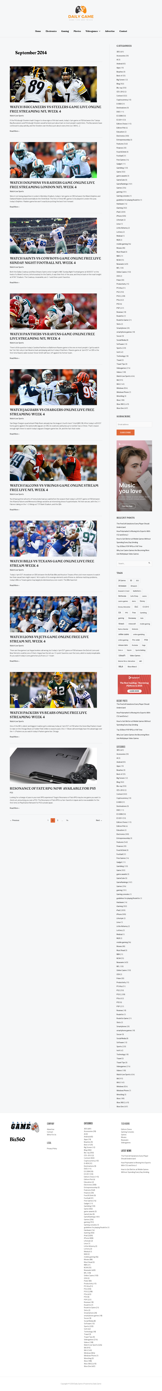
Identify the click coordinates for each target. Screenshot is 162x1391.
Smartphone (121, 328)
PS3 (11, 792)
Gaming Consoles (127, 1132)
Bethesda (122, 596)
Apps (118, 67)
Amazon (134, 586)
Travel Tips (121, 364)
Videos (119, 372)
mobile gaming (122, 244)
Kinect (121, 624)
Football (120, 155)
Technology (121, 356)
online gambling (138, 634)
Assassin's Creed (123, 591)
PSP (118, 308)
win (140, 661)
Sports (119, 348)
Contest (120, 95)
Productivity (121, 284)
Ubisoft (122, 655)
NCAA (119, 260)
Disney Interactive (124, 606)
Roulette (120, 316)
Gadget (119, 164)
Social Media (121, 340)
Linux (118, 224)
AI (117, 59)
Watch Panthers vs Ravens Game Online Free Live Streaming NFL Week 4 (52, 336)
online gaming (123, 640)
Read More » (14, 131)
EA (119, 612)
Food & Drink (121, 152)
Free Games (121, 160)
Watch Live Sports (17, 115)
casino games (123, 601)
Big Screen (121, 79)
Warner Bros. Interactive (126, 661)
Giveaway (132, 618)
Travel (119, 360)
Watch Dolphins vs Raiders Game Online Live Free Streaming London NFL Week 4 (52, 185)
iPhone (119, 216)
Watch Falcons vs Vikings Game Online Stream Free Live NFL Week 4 (54, 488)
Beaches (120, 71)
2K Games (122, 580)
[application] (99, 31)
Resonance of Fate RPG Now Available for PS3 (53, 788)
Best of (119, 75)
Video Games (135, 655)
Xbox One (120, 408)
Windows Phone (123, 392)
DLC (136, 607)
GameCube (121, 180)
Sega (143, 645)
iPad (118, 212)
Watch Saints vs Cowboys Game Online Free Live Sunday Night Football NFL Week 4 (55, 260)
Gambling (120, 168)
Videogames (121, 368)
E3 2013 (146, 606)
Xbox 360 (120, 404)
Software (120, 344)
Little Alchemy (122, 228)
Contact (50, 1132)
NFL (118, 268)
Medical (119, 236)
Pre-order (136, 640)
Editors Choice (122, 123)
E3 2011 (120, 120)
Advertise (50, 1129)
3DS (118, 51)
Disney (142, 601)
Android (119, 63)
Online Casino (122, 272)
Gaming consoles (123, 196)
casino (144, 596)
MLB (118, 240)
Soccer (119, 336)
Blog (118, 83)
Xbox (118, 400)
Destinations (121, 107)
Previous (14, 820)
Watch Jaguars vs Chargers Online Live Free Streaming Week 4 (52, 412)
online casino (123, 634)
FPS (126, 612)
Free (134, 612)
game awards (122, 176)
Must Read (121, 252)
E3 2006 (120, 115)
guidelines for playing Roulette (128, 200)
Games (119, 188)
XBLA (120, 666)
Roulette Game (122, 320)
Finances (120, 148)
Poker (119, 280)
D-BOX (119, 103)
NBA (118, 256)
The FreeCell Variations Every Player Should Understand (134, 1157)
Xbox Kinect (132, 666)
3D (131, 580)
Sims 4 (120, 650)
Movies (119, 248)
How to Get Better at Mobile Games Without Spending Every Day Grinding (134, 540)
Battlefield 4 (137, 591)
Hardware (120, 204)
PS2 (118, 292)
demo (134, 601)
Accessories (121, 55)
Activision (122, 586)
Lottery (119, 232)
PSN (146, 640)
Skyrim (129, 650)
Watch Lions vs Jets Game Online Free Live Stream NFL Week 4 (49, 639)
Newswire (120, 264)
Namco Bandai (123, 629)
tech (118, 352)
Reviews (120, 312)
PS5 (118, 304)
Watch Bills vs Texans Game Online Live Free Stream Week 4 (52, 563)
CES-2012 (120, 91)
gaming (119, 192)
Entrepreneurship (123, 139)
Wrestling (120, 396)
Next (99, 820)
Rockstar (135, 645)
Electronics (121, 136)
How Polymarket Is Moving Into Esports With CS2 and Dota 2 (136, 1164)
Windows (120, 388)
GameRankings (122, 184)
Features (120, 143)
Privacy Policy (52, 1148)
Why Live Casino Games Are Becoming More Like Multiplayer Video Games (133, 552)
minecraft (132, 623)
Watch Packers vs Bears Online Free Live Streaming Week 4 (48, 715)
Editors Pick (121, 127)
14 (67, 820)
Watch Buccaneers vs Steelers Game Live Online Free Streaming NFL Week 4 (55, 109)
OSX (118, 276)
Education (120, 131)
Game (119, 171)
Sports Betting (140, 650)
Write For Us (51, 1134)
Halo (141, 618)
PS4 (118, 300)
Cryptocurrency (122, 99)
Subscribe (125, 432)
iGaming (120, 208)
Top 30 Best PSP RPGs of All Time (129, 546)
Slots (119, 324)
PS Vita (119, 288)
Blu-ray (119, 87)
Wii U (118, 384)
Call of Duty (134, 596)
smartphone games (124, 332)
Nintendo (135, 629)
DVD (118, 111)
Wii (118, 380)
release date (123, 645)
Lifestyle (120, 220)
